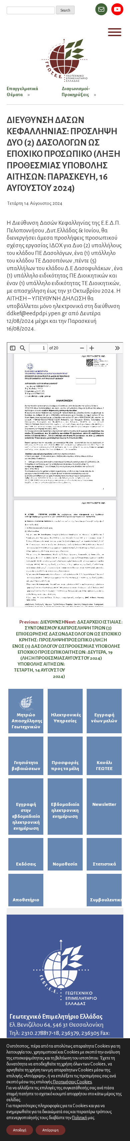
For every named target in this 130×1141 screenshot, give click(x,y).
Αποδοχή (19, 1130)
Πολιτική (79, 1117)
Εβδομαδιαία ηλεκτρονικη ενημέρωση (65, 810)
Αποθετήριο (26, 899)
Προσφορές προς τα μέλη (65, 765)
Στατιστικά (104, 864)
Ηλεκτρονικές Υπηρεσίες (66, 717)
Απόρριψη (50, 1130)
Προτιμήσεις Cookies (72, 1081)
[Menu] (114, 32)
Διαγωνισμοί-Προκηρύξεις (76, 91)
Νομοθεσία (65, 864)
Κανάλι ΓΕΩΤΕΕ (104, 765)
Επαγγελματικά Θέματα (22, 91)
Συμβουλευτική (106, 899)
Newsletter (104, 804)
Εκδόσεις (26, 864)
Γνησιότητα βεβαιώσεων (26, 765)
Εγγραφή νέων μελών (104, 717)
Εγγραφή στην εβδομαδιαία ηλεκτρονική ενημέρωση (26, 816)
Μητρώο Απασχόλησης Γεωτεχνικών (27, 720)
